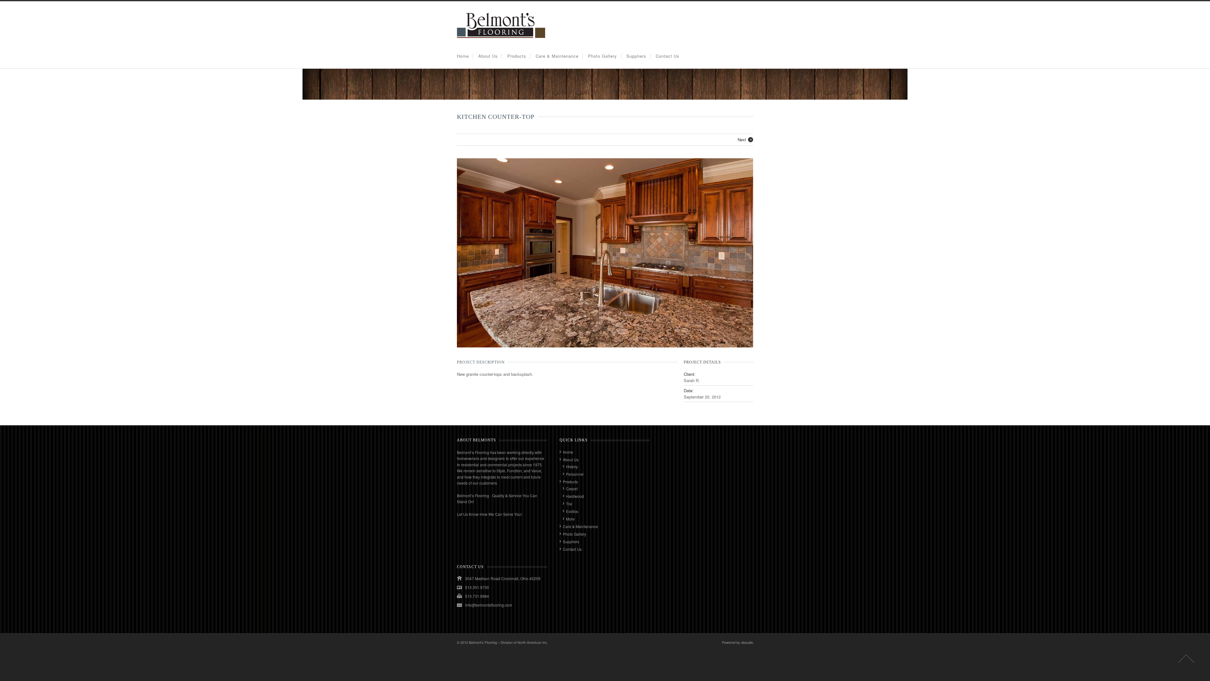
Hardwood (575, 496)
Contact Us (667, 56)
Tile (569, 503)
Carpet (572, 488)
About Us (488, 56)
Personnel (575, 474)
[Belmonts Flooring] (501, 41)
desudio (747, 642)
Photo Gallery (602, 56)
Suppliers (636, 56)
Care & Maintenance (557, 56)
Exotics (572, 511)
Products (516, 56)
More (570, 518)
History (572, 466)
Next (742, 139)
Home (463, 56)
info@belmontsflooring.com (488, 605)
